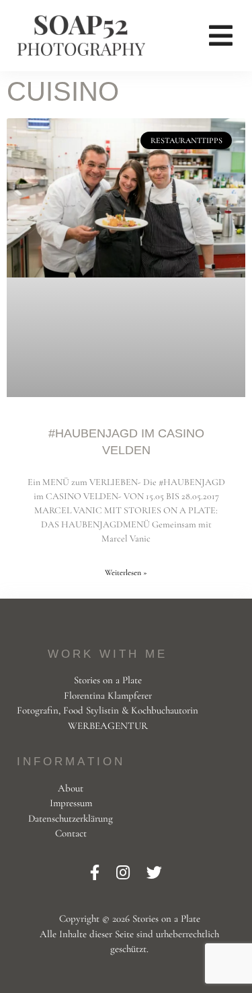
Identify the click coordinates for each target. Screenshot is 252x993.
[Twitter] (154, 873)
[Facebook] (96, 873)
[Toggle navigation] (220, 35)
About (70, 788)
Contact (71, 833)
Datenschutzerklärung (70, 818)
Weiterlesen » (126, 572)
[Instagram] (125, 873)
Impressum (71, 803)
